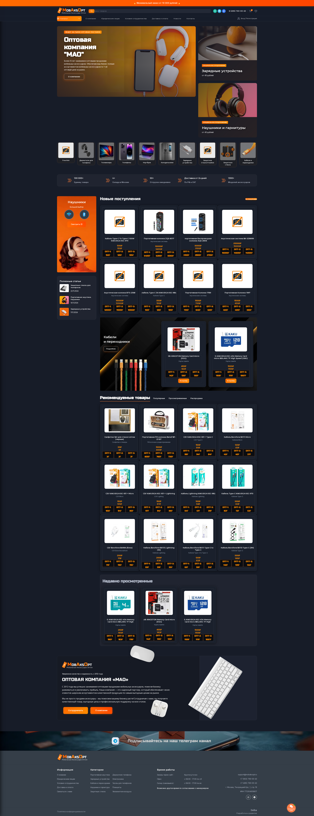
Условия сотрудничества (68, 783)
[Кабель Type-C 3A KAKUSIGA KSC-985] (159, 276)
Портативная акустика (100, 775)
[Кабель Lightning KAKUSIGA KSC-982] (198, 477)
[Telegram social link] (219, 11)
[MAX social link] (224, 11)
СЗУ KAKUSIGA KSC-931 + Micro (120, 493)
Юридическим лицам (66, 779)
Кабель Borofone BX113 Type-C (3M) (237, 548)
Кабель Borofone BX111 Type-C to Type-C (198, 549)
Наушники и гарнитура (100, 787)
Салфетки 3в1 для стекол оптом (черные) (119, 438)
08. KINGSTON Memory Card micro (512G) (231, 357)
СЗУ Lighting (159, 496)
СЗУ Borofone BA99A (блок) (119, 548)
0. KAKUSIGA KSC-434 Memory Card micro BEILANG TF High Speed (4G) (184, 357)
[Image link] (72, 757)
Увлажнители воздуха (121, 791)
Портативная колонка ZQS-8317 (159, 238)
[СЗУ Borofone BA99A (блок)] (120, 531)
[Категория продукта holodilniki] (167, 154)
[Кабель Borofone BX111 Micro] (237, 420)
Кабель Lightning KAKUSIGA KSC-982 (198, 493)
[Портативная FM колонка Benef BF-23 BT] (159, 420)
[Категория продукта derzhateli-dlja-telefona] (86, 154)
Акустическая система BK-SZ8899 (237, 238)
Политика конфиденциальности (71, 811)
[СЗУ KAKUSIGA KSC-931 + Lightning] (159, 477)
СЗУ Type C (198, 440)
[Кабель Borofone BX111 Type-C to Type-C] (198, 531)
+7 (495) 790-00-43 (248, 783)
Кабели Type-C (159, 296)
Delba (254, 810)
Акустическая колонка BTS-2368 (119, 293)
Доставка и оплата (65, 787)
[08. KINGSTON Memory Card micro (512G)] (231, 339)
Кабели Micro (237, 440)
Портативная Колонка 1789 (198, 293)
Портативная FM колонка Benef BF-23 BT (159, 438)
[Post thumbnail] (64, 288)
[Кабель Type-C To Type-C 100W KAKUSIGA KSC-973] (120, 222)
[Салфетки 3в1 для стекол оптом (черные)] (120, 420)
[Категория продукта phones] (126, 154)
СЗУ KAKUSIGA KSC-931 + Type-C (198, 437)
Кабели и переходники (100, 783)
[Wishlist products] (255, 11)
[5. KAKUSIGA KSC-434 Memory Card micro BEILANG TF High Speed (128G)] (197, 603)
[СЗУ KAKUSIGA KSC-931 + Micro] (120, 477)
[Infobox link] (237, 11)
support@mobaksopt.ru (247, 774)
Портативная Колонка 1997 (237, 293)
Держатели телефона (121, 775)
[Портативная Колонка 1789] (198, 276)
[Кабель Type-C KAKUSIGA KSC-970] (237, 477)
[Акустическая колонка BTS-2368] (120, 276)
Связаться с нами (64, 791)
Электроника (118, 779)
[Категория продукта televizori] (106, 154)
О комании (61, 775)
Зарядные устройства (80, 309)
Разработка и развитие (246, 813)
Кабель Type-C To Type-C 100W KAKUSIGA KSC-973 (119, 239)
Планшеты (116, 787)
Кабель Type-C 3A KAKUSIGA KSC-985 (159, 293)
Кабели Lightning (198, 496)
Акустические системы (158, 241)
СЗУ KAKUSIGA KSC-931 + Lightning (159, 493)
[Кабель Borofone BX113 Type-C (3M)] (237, 531)
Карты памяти (184, 361)
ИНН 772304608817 (248, 791)
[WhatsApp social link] (215, 11)
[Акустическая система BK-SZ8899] (237, 222)
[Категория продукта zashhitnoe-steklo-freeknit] (207, 154)
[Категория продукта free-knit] (66, 153)
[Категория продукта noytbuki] (147, 154)
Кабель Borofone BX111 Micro (237, 437)
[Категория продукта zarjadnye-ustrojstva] (187, 154)
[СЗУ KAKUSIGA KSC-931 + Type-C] (198, 420)
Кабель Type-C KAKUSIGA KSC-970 (237, 493)
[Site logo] (71, 11)
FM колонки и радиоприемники (158, 442)
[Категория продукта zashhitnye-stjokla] (227, 155)
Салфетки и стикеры (119, 442)
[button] (183, 381)
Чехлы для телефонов (121, 783)
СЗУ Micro (119, 496)
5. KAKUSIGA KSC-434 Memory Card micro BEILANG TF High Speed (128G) (197, 621)
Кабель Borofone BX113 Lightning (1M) (159, 549)
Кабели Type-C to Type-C (198, 553)
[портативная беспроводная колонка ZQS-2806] (198, 222)
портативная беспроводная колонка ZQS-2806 (198, 239)
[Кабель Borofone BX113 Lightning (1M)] (159, 531)
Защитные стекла (97, 791)
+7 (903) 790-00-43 (248, 779)
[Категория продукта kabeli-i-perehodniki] (248, 154)
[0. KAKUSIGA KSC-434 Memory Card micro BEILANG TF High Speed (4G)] (184, 339)
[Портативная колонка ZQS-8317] (159, 222)
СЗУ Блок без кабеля (119, 551)
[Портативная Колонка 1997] (237, 276)
